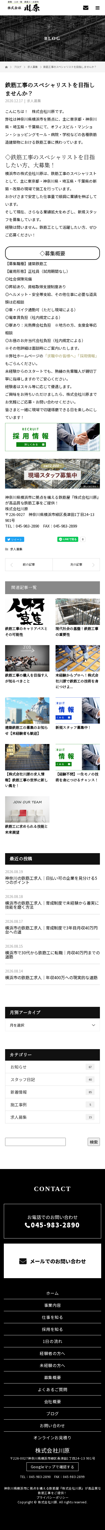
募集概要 (52, 1377)
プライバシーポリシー (52, 1497)
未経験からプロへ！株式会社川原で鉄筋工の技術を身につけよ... (77, 681)
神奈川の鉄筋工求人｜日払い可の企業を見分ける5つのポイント (51, 880)
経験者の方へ (52, 1353)
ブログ (52, 1413)
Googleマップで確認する (52, 1466)
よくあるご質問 (53, 1389)
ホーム (52, 1293)
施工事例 (50, 1104)
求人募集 (34, 100)
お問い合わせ (52, 1425)
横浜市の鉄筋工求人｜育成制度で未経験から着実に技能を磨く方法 (52, 905)
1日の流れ (52, 1341)
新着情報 (51, 1092)
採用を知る (52, 1329)
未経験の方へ (52, 1365)
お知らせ (51, 1067)
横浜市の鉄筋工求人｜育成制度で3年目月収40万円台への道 (51, 930)
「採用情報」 (88, 355)
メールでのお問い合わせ (57, 1261)
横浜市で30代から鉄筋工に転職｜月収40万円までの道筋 (52, 954)
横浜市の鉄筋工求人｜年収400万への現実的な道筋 (51, 977)
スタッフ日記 (51, 1079)
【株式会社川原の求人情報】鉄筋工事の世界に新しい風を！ (26, 780)
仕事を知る (52, 1317)
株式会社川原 (52, 1450)
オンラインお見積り (52, 1437)
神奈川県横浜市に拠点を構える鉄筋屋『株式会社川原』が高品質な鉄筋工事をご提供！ (52, 1490)
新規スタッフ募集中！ (73, 728)
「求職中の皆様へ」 (60, 355)
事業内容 (52, 1305)
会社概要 (52, 1401)
